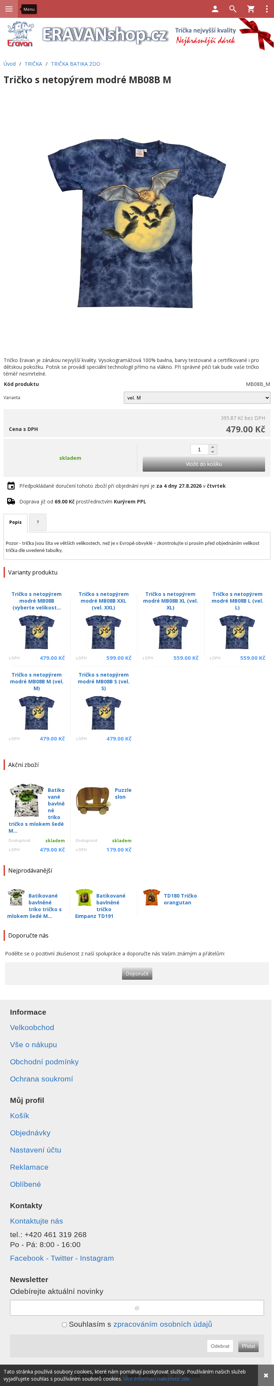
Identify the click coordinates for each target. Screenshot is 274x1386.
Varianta (12, 398)
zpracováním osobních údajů (162, 1324)
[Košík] (251, 9)
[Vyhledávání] (233, 9)
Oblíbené (25, 1184)
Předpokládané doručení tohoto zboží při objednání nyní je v (122, 485)
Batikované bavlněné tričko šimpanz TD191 (100, 905)
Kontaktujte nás (36, 1221)
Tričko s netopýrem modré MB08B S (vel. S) (104, 681)
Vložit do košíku (204, 464)
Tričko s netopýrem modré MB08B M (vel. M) (37, 681)
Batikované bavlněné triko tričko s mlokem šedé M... (34, 905)
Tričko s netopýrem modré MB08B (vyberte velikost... (36, 601)
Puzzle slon (123, 793)
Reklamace (29, 1167)
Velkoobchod (32, 1027)
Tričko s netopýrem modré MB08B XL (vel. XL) (170, 601)
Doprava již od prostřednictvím (82, 501)
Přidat (248, 1346)
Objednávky (30, 1133)
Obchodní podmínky (44, 1062)
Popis (15, 522)
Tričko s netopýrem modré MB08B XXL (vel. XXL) (103, 601)
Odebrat (220, 1346)
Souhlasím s (139, 1324)
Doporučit (137, 973)
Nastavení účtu (35, 1150)
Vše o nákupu (33, 1044)
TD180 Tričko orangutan (180, 899)
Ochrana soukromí (41, 1079)
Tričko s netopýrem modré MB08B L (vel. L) (237, 601)
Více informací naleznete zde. (157, 1378)
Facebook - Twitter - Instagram (62, 1258)
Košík (19, 1115)
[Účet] (215, 9)
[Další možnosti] (267, 9)
